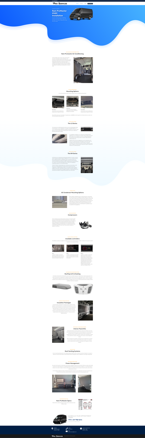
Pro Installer (90, 3)
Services (81, 3)
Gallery (85, 3)
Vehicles (77, 3)
